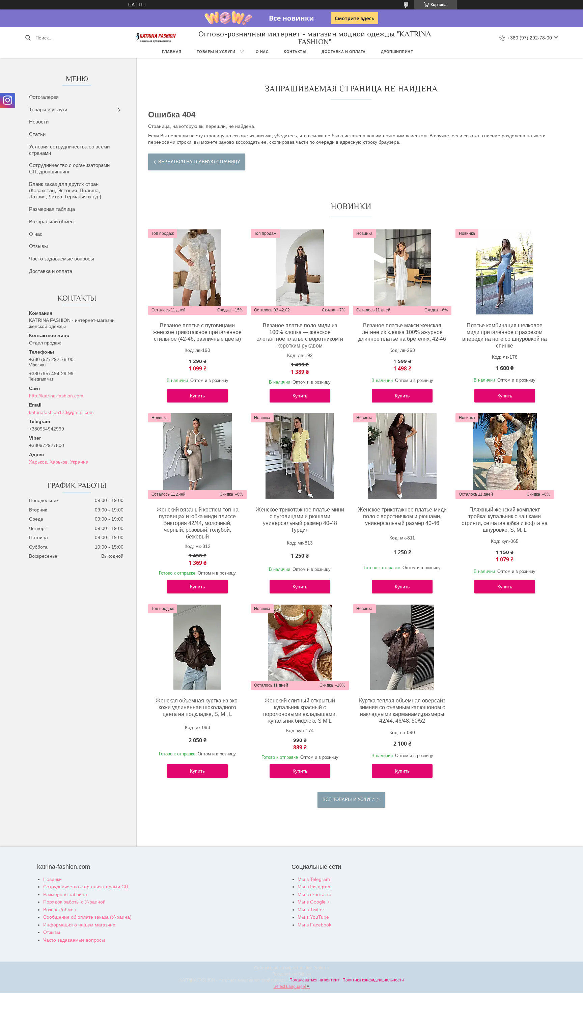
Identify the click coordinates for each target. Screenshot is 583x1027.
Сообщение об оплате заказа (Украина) (87, 917)
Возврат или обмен (51, 221)
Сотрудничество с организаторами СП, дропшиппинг (69, 168)
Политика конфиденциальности (373, 980)
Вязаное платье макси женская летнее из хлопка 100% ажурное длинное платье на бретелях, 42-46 (402, 332)
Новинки (52, 879)
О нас (262, 52)
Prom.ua (321, 968)
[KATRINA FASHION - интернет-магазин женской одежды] (156, 38)
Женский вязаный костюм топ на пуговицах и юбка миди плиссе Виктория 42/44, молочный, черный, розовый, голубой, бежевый (198, 523)
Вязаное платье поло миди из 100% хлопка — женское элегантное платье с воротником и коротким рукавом (300, 336)
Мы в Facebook (314, 924)
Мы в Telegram (314, 879)
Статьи (37, 134)
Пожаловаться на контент (314, 980)
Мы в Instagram (315, 886)
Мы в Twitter (311, 909)
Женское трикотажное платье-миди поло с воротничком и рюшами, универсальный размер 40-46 (402, 516)
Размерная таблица (52, 209)
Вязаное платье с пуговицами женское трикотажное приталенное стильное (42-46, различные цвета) (197, 332)
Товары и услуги (216, 52)
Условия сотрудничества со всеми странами (69, 150)
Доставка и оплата (344, 52)
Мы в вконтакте (314, 894)
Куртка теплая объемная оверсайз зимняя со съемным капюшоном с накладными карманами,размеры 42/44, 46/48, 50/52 (402, 711)
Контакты (295, 52)
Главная (172, 52)
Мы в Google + (314, 902)
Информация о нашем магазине (79, 924)
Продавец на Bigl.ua (291, 974)
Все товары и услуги (348, 799)
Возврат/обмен (59, 909)
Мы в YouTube (313, 917)
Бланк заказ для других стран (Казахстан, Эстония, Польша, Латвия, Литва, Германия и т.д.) (65, 190)
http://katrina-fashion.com (56, 395)
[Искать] (27, 38)
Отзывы (38, 246)
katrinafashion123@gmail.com (61, 412)
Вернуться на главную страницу (199, 161)
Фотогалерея (44, 97)
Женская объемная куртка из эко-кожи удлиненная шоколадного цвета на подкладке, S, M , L (197, 707)
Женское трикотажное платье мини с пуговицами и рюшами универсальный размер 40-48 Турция (300, 520)
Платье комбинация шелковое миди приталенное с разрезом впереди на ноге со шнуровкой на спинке (504, 336)
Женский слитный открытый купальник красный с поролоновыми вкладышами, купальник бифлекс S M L (300, 711)
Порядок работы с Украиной (74, 902)
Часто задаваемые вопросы (61, 258)
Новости (39, 121)
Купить (197, 395)
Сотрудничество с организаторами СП (85, 886)
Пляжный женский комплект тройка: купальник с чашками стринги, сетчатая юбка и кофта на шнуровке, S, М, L (505, 520)
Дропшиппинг (397, 52)
